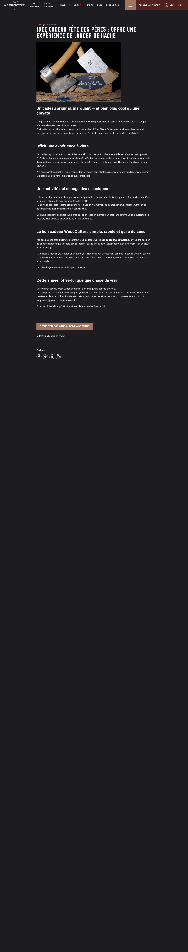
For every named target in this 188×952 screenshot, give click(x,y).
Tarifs (90, 5)
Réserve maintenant (149, 5)
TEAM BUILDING (34, 5)
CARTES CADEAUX (48, 5)
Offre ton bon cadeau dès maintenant (65, 326)
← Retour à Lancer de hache (50, 336)
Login (172, 5)
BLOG (99, 5)
